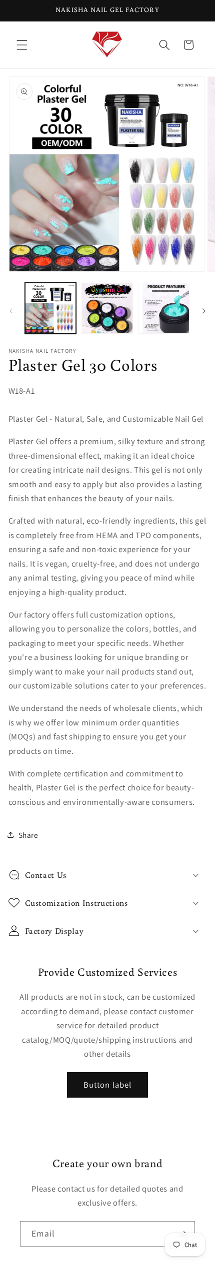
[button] (22, 45)
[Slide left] (11, 311)
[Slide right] (204, 311)
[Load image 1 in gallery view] (50, 308)
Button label (108, 1084)
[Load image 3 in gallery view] (164, 308)
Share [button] (28, 835)
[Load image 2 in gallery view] (107, 308)
